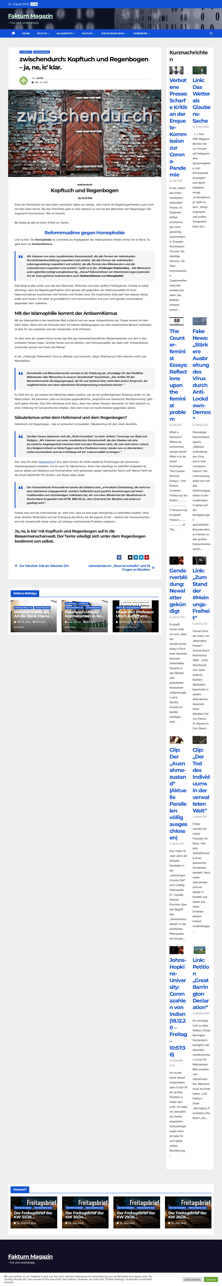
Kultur (87, 33)
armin (40, 78)
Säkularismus (47, 461)
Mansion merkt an (23, 608)
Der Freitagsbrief (23, 1208)
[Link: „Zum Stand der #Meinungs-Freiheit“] (200, 562)
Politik (42, 33)
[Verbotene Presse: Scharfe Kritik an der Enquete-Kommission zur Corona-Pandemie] (176, 71)
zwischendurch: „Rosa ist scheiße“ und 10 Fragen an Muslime (119, 567)
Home (26, 33)
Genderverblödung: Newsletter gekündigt (178, 590)
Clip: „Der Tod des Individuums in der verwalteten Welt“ (201, 780)
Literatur (83, 604)
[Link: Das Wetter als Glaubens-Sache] (200, 71)
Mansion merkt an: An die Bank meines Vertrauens (33, 616)
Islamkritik (65, 33)
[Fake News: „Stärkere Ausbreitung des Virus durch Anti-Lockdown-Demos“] (200, 322)
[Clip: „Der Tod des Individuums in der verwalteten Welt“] (200, 741)
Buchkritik (71, 604)
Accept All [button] (211, 1279)
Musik (119, 608)
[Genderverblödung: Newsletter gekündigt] (176, 562)
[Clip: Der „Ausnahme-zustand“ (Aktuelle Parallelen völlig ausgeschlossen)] (176, 741)
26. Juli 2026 (76, 1223)
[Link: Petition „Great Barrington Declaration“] (200, 951)
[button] (211, 33)
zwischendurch (113, 33)
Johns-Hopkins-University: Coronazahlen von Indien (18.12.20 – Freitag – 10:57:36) (178, 1007)
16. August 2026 (26, 1223)
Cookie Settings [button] (192, 1279)
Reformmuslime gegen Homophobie (85, 232)
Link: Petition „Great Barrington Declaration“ (201, 983)
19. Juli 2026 (127, 1223)
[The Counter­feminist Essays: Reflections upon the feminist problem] (176, 322)
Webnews (141, 33)
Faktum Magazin (30, 15)
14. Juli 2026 (178, 1223)
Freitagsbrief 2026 (43, 1208)
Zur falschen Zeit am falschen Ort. (44, 566)
